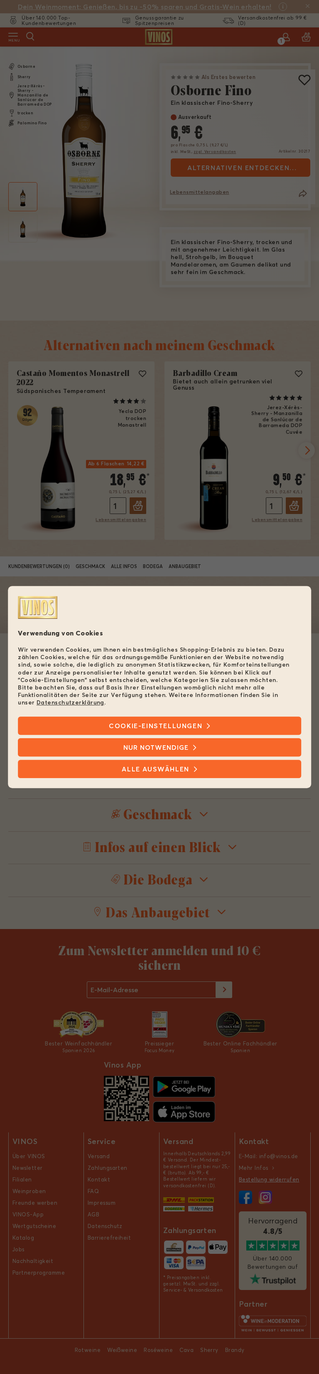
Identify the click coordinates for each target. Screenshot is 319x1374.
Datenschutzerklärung (70, 703)
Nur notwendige (156, 747)
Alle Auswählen (155, 769)
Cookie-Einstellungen (155, 726)
